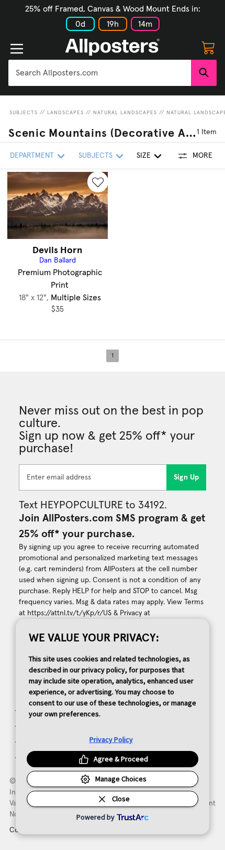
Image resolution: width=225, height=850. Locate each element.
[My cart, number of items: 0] (208, 47)
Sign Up (186, 477)
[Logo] (112, 47)
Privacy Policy (111, 739)
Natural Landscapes (125, 112)
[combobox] (99, 73)
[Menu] (16, 48)
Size (144, 155)
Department (32, 155)
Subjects (23, 112)
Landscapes (65, 112)
